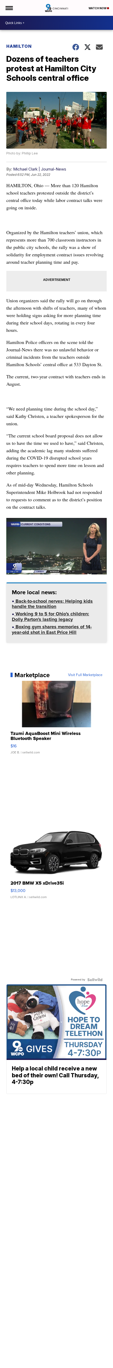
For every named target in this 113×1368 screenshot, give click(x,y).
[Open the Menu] (9, 8)
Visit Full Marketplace (85, 675)
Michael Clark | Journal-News (39, 169)
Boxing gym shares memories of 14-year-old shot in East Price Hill (52, 630)
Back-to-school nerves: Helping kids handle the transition (52, 604)
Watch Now (98, 8)
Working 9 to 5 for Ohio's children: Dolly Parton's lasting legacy (50, 617)
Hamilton (19, 46)
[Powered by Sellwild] (94, 980)
